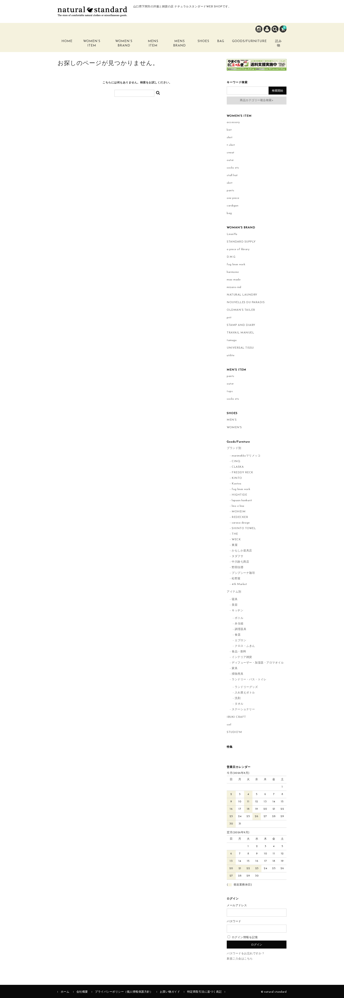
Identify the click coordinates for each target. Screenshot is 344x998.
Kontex (236, 483)
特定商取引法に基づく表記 (204, 991)
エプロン (240, 640)
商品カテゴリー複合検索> (256, 100)
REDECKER (240, 517)
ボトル (239, 618)
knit (229, 129)
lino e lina (238, 506)
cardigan (232, 205)
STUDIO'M (234, 732)
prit (229, 317)
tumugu (231, 340)
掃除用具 (237, 674)
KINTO (237, 478)
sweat (231, 152)
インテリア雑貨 (242, 657)
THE (235, 534)
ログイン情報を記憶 (244, 937)
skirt (230, 182)
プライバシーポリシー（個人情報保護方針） (124, 991)
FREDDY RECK (242, 472)
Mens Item (153, 43)
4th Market (239, 584)
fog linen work (236, 264)
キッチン (237, 610)
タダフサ (237, 556)
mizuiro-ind (234, 287)
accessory (233, 122)
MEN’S (232, 419)
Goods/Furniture (249, 41)
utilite (231, 355)
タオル (239, 703)
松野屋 (236, 578)
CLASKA (238, 466)
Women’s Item (91, 43)
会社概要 (82, 991)
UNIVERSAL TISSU (240, 347)
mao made (233, 279)
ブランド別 (234, 448)
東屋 (234, 545)
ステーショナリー (243, 709)
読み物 (278, 43)
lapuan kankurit (242, 500)
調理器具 (240, 629)
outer (230, 160)
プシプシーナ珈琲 (243, 573)
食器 (237, 634)
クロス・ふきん (245, 646)
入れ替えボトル (245, 692)
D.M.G (231, 256)
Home (67, 41)
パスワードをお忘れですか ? (245, 953)
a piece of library (238, 249)
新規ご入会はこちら (240, 958)
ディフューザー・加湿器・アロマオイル (258, 662)
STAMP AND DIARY (241, 325)
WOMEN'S (234, 427)
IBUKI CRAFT (236, 717)
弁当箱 (239, 623)
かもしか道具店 (242, 550)
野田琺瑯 (237, 567)
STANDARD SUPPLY (241, 241)
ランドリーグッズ (246, 687)
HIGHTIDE (239, 494)
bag (229, 213)
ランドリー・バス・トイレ (249, 679)
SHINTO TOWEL (244, 528)
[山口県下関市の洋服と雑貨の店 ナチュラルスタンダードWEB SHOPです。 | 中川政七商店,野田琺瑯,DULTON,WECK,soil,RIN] (92, 13)
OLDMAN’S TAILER (241, 310)
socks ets (233, 398)
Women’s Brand (123, 43)
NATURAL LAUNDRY (242, 294)
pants (230, 190)
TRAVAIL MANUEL (240, 332)
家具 (234, 668)
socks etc (233, 167)
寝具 (234, 599)
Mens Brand (179, 43)
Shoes (203, 41)
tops (230, 391)
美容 (234, 605)
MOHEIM (238, 511)
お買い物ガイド (170, 991)
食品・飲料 (239, 651)
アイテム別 (234, 591)
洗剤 (237, 698)
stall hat (232, 175)
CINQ (236, 461)
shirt (230, 137)
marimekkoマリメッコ (246, 455)
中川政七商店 (240, 561)
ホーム (65, 991)
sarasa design (241, 522)
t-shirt (231, 145)
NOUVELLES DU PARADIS (246, 302)
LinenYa (232, 234)
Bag (220, 41)
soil (229, 724)
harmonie (233, 272)
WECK (236, 539)
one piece (233, 198)
